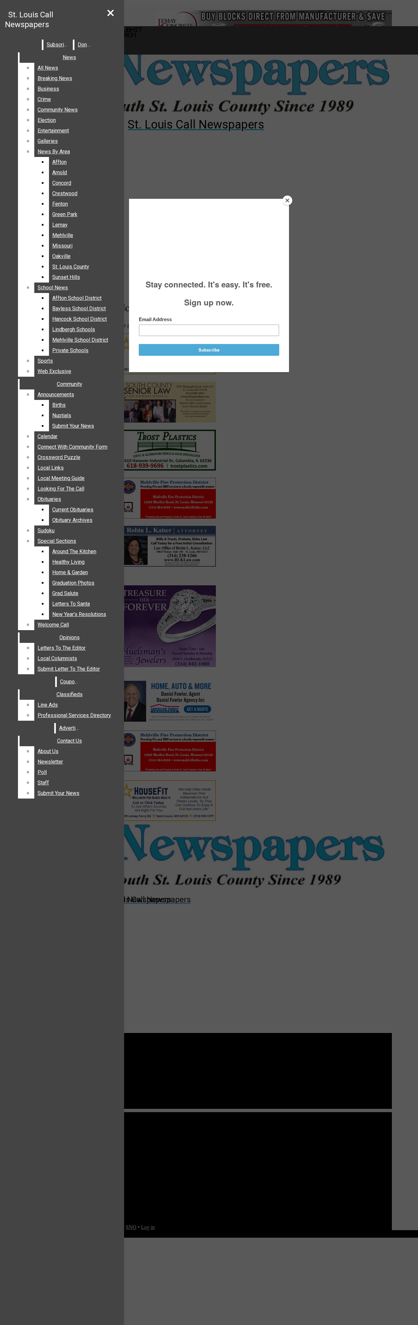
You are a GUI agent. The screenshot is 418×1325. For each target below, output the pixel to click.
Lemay (60, 225)
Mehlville (62, 235)
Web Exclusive (54, 371)
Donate (86, 45)
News (69, 57)
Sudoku (46, 530)
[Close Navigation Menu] (110, 13)
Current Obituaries (72, 510)
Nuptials (61, 415)
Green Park (64, 214)
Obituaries (49, 499)
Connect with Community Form (72, 447)
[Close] (287, 200)
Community (69, 384)
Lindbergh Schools (73, 329)
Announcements (56, 394)
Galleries (48, 141)
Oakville (61, 256)
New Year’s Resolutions (79, 614)
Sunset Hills (66, 277)
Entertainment (53, 131)
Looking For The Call (61, 489)
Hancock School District (79, 319)
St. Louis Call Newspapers (29, 19)
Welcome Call (53, 625)
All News (48, 68)
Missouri (62, 246)
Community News (58, 110)
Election (47, 120)
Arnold (59, 172)
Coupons (70, 682)
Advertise (70, 728)
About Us (48, 751)
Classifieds (69, 694)
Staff (43, 783)
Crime (44, 99)
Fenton (60, 204)
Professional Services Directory (74, 715)
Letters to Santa (71, 604)
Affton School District (77, 298)
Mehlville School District (80, 340)
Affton (59, 162)
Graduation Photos (73, 583)
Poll (42, 772)
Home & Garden (70, 572)
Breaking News (55, 78)
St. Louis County (70, 267)
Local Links (51, 468)
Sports (45, 361)
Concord (61, 183)
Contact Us (69, 741)
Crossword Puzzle (59, 457)
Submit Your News (73, 426)
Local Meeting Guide (61, 478)
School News (53, 287)
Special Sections (57, 541)
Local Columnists (57, 658)
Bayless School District (79, 308)
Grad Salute (65, 593)
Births (59, 405)
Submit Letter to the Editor (69, 669)
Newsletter (50, 762)
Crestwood (64, 193)
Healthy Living (68, 562)
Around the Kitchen (74, 551)
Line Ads (48, 705)
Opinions (69, 637)
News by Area (54, 151)
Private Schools (70, 350)
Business (48, 89)
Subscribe (58, 45)
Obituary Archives (72, 520)
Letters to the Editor (62, 648)
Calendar (47, 436)
